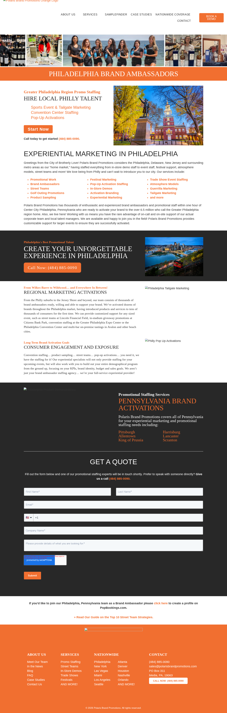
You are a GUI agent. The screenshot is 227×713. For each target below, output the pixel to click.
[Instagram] (113, 698)
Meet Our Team (37, 662)
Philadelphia (102, 662)
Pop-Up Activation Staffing (109, 184)
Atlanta (122, 662)
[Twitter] (100, 698)
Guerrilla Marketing (163, 188)
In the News (35, 666)
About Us (68, 14)
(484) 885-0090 (159, 662)
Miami (98, 675)
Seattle (98, 684)
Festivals (66, 679)
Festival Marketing (103, 179)
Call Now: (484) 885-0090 (52, 267)
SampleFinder (116, 14)
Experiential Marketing (106, 197)
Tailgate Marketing (163, 193)
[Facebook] (87, 698)
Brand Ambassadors (44, 184)
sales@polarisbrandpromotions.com (173, 666)
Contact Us (34, 684)
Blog (30, 671)
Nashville (124, 675)
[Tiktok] (139, 698)
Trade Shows (69, 675)
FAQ (30, 675)
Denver (122, 666)
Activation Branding (104, 193)
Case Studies (141, 14)
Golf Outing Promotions (47, 193)
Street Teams (39, 188)
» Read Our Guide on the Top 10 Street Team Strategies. (113, 617)
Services (90, 14)
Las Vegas (101, 671)
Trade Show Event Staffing (169, 179)
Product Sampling (43, 197)
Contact (184, 20)
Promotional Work (43, 179)
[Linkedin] (126, 698)
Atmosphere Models (164, 184)
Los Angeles (102, 679)
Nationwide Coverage (173, 14)
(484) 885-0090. (69, 138)
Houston (123, 671)
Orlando (123, 679)
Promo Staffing (70, 662)
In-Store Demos (101, 188)
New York (100, 666)
